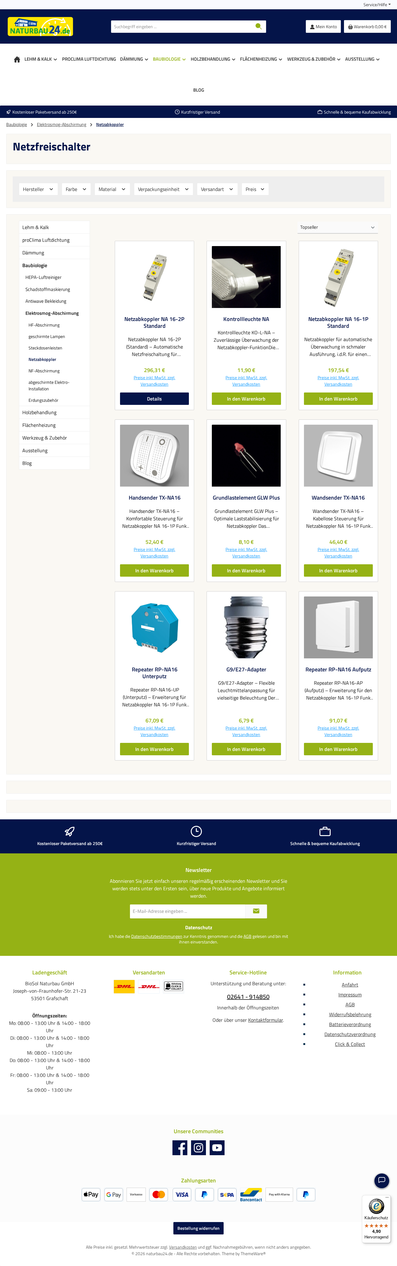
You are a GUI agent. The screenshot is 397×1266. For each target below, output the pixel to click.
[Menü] (387, 1199)
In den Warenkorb (246, 398)
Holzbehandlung (39, 412)
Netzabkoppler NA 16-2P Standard (154, 322)
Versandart (213, 189)
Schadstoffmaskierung (47, 289)
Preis (251, 189)
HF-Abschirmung (44, 325)
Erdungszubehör (43, 400)
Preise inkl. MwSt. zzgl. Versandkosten (154, 380)
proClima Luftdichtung (45, 240)
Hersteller (34, 189)
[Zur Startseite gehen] (40, 26)
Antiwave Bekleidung (45, 301)
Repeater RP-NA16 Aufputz (338, 669)
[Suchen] (259, 26)
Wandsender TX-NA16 (338, 497)
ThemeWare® (253, 1253)
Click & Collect (350, 1044)
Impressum (350, 994)
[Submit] (256, 911)
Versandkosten (183, 1247)
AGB (247, 936)
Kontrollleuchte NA (246, 319)
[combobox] (181, 26)
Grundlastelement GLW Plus (246, 497)
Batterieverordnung (350, 1024)
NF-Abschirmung (44, 370)
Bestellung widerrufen (198, 1228)
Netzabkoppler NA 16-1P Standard (338, 322)
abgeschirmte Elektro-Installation (49, 385)
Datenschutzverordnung (350, 1034)
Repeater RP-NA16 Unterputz (154, 673)
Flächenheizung (39, 425)
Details (154, 398)
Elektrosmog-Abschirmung (52, 313)
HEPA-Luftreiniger (43, 277)
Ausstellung (34, 450)
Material (108, 189)
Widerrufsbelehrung (350, 1014)
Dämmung (33, 252)
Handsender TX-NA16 (155, 497)
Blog (27, 463)
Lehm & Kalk (35, 227)
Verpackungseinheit (159, 189)
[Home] (17, 59)
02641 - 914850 (248, 996)
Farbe (72, 189)
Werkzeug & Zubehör (44, 437)
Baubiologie (34, 265)
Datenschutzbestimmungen (156, 936)
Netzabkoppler (42, 359)
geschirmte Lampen (47, 336)
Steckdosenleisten (45, 348)
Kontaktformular (265, 1020)
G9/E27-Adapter (246, 669)
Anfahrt (350, 984)
